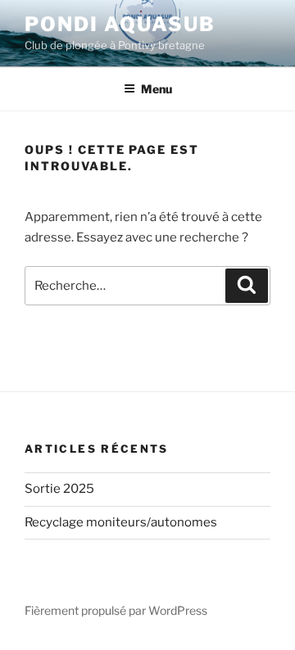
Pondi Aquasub (120, 24)
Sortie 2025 (59, 488)
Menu (156, 89)
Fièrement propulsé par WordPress (116, 610)
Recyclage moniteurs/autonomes (121, 522)
